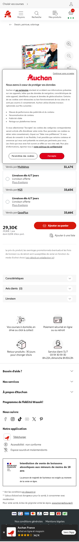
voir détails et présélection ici (40, 257)
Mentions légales (55, 521)
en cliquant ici (28, 492)
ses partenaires (21, 90)
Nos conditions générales (29, 521)
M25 (20, 189)
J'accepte (52, 156)
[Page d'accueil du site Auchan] (8, 14)
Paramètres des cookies (23, 156)
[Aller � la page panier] (71, 14)
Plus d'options (20, 182)
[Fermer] (3, 532)
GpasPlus (23, 212)
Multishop (23, 166)
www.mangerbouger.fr (62, 503)
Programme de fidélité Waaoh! (23, 402)
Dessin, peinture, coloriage (26, 24)
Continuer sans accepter (63, 73)
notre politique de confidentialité (48, 146)
